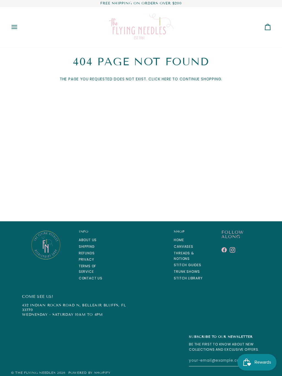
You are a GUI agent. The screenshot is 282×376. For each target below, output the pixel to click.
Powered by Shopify (89, 372)
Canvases (183, 246)
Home (179, 240)
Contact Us (90, 278)
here (166, 79)
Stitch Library (188, 278)
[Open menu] (19, 27)
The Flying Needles (35, 372)
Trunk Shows (187, 271)
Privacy (86, 259)
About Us (88, 240)
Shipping (87, 246)
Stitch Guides (187, 265)
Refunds (87, 253)
